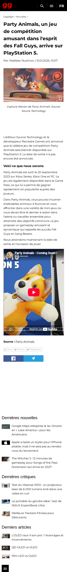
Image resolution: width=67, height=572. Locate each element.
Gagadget (7, 5)
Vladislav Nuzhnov (21, 60)
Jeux (9, 349)
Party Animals (24, 341)
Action (20, 349)
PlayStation (35, 349)
